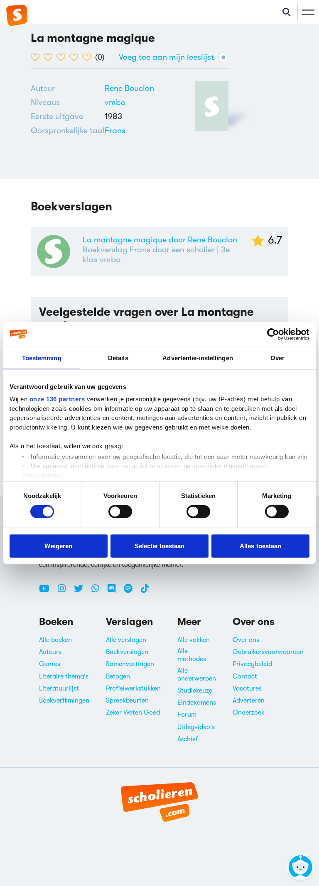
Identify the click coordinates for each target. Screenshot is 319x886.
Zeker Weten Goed (133, 712)
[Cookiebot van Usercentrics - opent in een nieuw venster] (273, 334)
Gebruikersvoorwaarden (268, 652)
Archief (187, 739)
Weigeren (58, 545)
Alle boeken (55, 640)
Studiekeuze (194, 690)
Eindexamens (196, 702)
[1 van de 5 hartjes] (37, 57)
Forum (186, 714)
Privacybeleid (252, 664)
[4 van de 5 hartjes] (75, 57)
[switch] (120, 511)
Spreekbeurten (127, 700)
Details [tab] (118, 357)
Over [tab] (277, 357)
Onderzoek (249, 712)
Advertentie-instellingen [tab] (197, 357)
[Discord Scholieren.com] (115, 592)
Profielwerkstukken (133, 688)
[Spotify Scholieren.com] (131, 592)
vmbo (115, 102)
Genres (49, 664)
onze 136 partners (57, 399)
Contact (245, 676)
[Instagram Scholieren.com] (65, 592)
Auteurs (50, 652)
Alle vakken (193, 640)
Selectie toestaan (160, 545)
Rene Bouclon (129, 88)
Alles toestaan (260, 545)
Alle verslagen (126, 640)
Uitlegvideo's (196, 727)
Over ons (246, 640)
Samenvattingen (130, 664)
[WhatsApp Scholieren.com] (98, 592)
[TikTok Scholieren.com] (145, 592)
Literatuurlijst (59, 688)
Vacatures (247, 688)
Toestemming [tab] (41, 357)
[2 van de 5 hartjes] (50, 57)
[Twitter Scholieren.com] (81, 592)
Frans (115, 130)
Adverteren (249, 700)
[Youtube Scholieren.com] (47, 592)
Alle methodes (191, 655)
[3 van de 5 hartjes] (62, 57)
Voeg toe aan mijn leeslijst (166, 57)
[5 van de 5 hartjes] (88, 57)
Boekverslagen (127, 652)
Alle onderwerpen (196, 674)
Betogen (118, 676)
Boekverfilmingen (64, 700)
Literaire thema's (63, 676)
